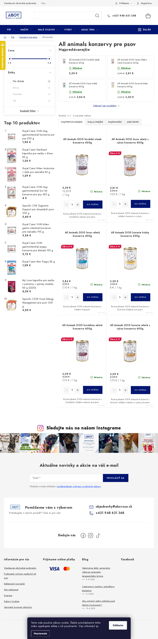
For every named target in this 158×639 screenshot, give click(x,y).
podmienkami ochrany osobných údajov (79, 486)
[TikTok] (98, 535)
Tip (31, 100)
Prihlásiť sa (116, 478)
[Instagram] (90, 535)
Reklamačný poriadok (14, 583)
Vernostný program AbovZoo (18, 607)
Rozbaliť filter (28, 110)
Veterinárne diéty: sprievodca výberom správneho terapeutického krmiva (96, 572)
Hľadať (97, 16)
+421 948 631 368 (123, 15)
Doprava (8, 595)
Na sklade (31, 81)
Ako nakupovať (11, 589)
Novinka (31, 94)
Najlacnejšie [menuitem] (95, 122)
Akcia (31, 87)
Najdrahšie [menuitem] (115, 122)
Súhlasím (118, 625)
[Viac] (144, 29)
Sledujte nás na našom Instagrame (83, 428)
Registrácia (146, 3)
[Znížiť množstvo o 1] (66, 204)
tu (97, 626)
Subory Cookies (11, 601)
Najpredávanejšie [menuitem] (72, 122)
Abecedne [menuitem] (133, 122)
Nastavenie (40, 633)
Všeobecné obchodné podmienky (20, 3)
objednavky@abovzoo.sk (114, 506)
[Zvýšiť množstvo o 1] (77, 204)
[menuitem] (10, 29)
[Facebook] (83, 535)
